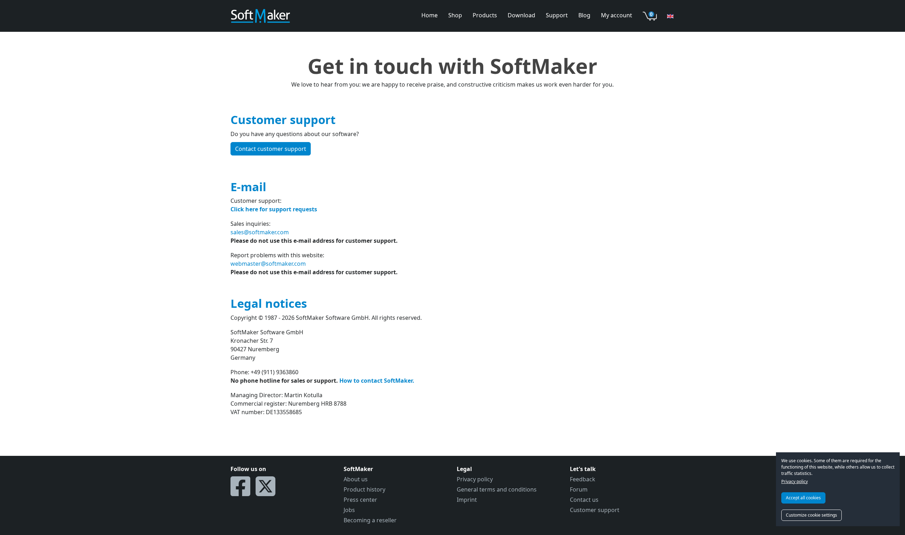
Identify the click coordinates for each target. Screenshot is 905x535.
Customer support (594, 510)
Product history (364, 489)
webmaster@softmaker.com (268, 264)
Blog (584, 15)
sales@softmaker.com (259, 232)
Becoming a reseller (370, 520)
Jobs (349, 510)
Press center (360, 500)
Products (485, 15)
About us (356, 479)
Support (557, 15)
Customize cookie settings (811, 515)
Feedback (582, 479)
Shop (455, 15)
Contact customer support (270, 149)
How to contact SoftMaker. (376, 380)
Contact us (584, 500)
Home (429, 15)
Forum (579, 489)
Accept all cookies (803, 498)
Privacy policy (794, 481)
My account (616, 15)
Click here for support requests (273, 209)
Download (521, 15)
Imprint (467, 500)
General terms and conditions (497, 489)
